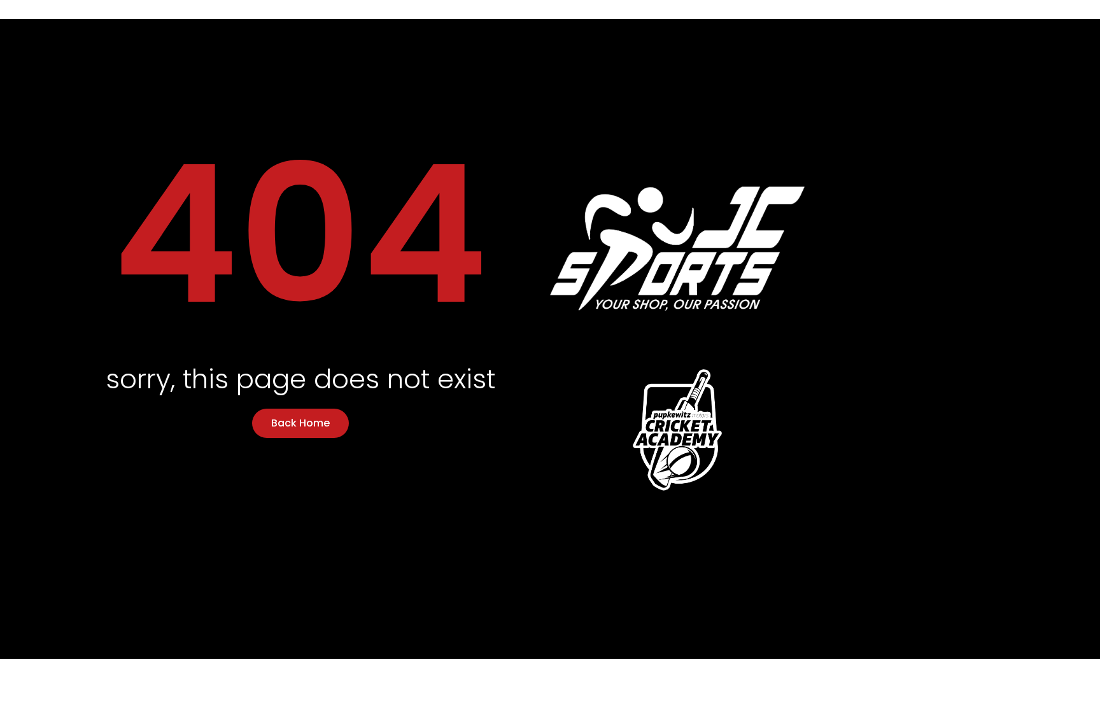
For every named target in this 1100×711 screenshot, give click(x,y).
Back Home (300, 423)
